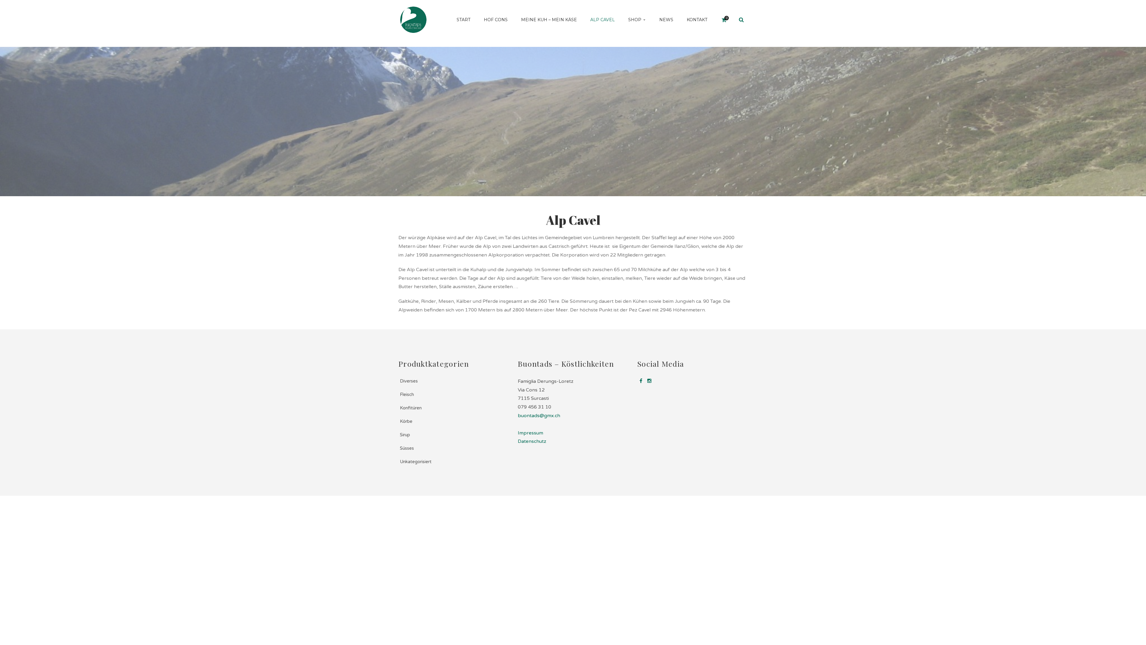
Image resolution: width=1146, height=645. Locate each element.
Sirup (405, 434)
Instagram (649, 380)
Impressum (530, 433)
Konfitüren (411, 408)
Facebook (640, 380)
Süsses (407, 448)
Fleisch (407, 394)
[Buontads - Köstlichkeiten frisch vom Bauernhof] (413, 19)
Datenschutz (532, 441)
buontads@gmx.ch (539, 416)
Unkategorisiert (416, 461)
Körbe (406, 421)
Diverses (409, 381)
